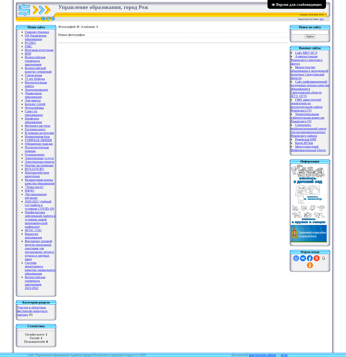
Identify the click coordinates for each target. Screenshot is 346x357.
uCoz (284, 355)
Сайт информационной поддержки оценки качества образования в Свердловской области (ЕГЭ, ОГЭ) (310, 89)
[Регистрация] (48, 20)
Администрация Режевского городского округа (307, 60)
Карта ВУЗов (304, 143)
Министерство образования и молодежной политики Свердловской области (309, 73)
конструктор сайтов (262, 355)
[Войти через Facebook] (310, 258)
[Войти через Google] (323, 258)
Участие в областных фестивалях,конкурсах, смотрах (32, 311)
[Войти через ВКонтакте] (303, 258)
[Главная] (43, 20)
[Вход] (53, 20)
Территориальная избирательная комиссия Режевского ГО (307, 117)
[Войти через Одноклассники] (310, 265)
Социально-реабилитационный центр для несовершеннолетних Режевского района (308, 130)
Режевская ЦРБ (305, 139)
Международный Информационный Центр (308, 148)
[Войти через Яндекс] (317, 258)
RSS (322, 19)
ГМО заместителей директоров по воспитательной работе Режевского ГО (307, 105)
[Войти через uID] (296, 258)
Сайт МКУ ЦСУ (306, 52)
